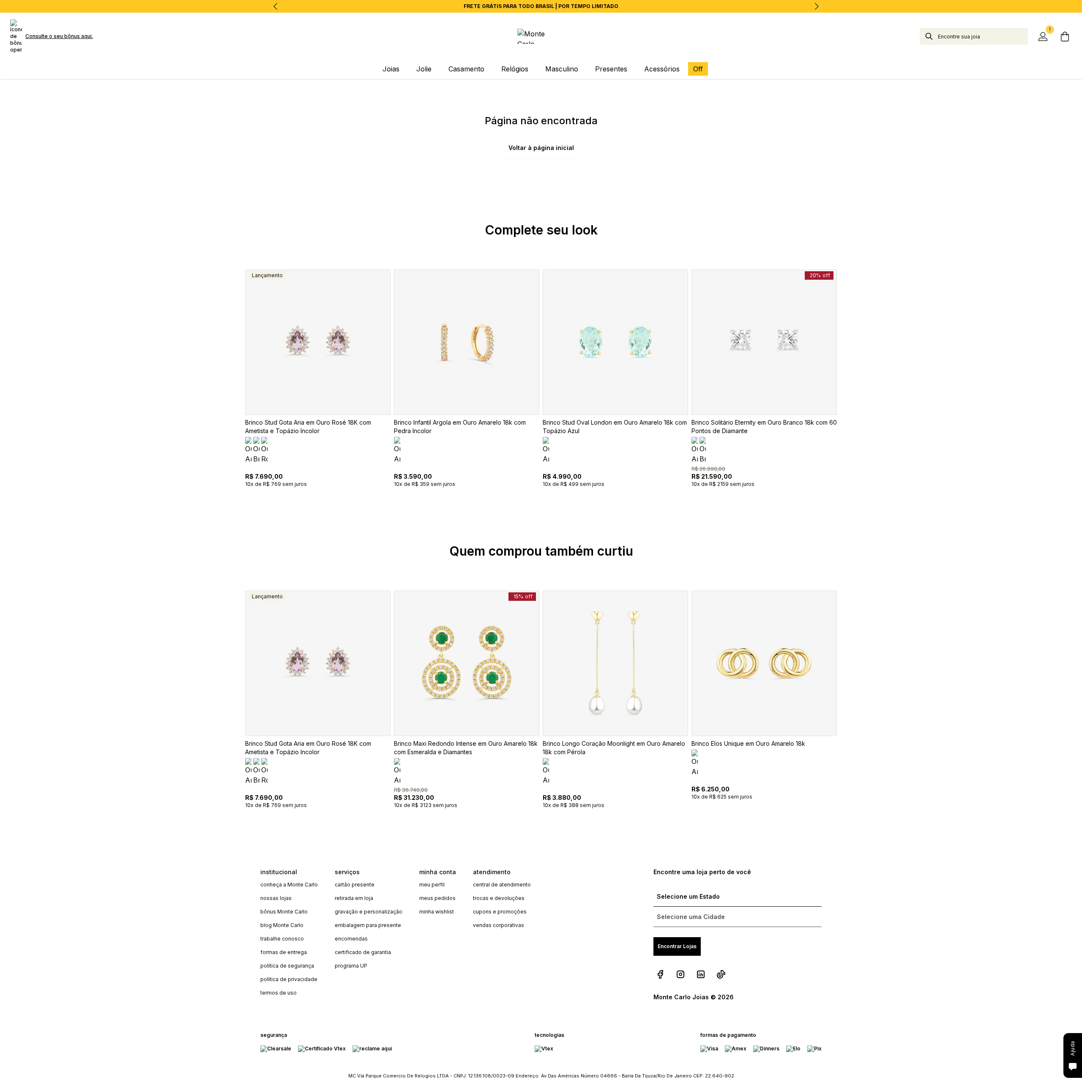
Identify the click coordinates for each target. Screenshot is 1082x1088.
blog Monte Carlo (281, 925)
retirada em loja (354, 898)
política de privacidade (288, 979)
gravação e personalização (368, 911)
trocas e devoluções (499, 898)
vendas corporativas (498, 925)
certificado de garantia (363, 952)
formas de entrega (283, 952)
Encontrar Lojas (677, 946)
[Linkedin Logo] (701, 974)
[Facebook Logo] (660, 974)
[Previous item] (275, 6)
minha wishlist (436, 911)
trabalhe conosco (282, 938)
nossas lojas (276, 898)
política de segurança (287, 966)
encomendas (351, 938)
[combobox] (983, 36)
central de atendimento (502, 884)
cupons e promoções (500, 911)
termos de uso (278, 993)
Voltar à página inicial (541, 147)
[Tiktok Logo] (721, 974)
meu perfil (432, 884)
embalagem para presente (368, 925)
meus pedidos (437, 898)
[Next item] (817, 6)
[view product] (318, 342)
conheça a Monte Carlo (289, 884)
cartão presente (354, 884)
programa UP (351, 966)
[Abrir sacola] (1065, 36)
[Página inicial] (540, 36)
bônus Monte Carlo (284, 911)
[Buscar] (929, 36)
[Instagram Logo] (680, 974)
